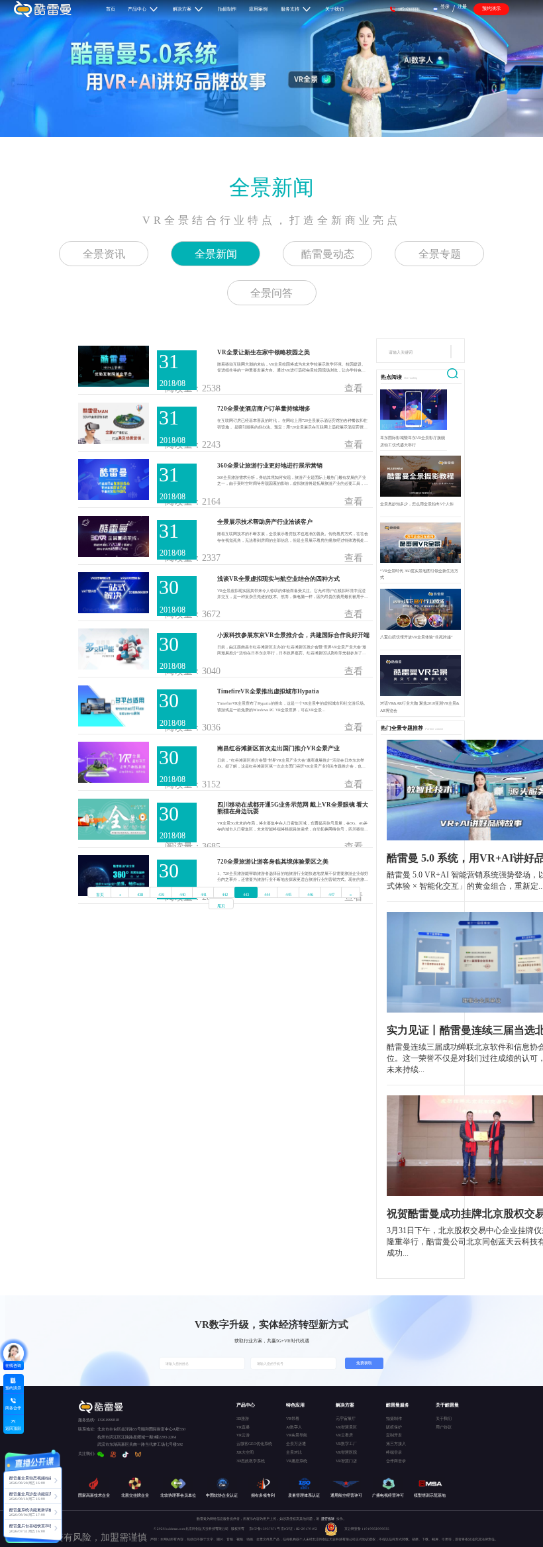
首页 (100, 894)
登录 (445, 6)
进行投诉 (327, 1519)
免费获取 (364, 1363)
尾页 (221, 905)
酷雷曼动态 (327, 254)
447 (331, 894)
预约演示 (491, 8)
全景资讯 (104, 254)
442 (225, 894)
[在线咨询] (13, 1353)
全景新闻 (271, 187)
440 (182, 894)
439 (161, 894)
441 (204, 894)
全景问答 (271, 293)
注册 (462, 6)
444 (267, 894)
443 (246, 894)
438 (140, 894)
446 (310, 894)
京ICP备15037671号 (265, 1528)
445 (288, 894)
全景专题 (440, 254)
